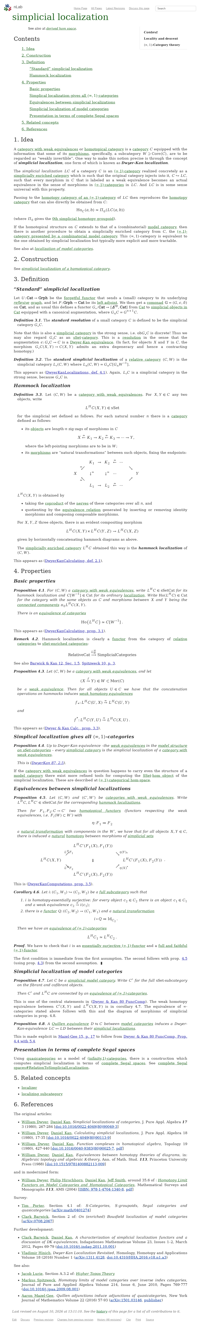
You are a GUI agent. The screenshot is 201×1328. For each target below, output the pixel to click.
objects (37, 429)
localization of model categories (64, 249)
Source (150, 1319)
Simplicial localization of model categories (69, 109)
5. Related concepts (40, 122)
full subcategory (114, 892)
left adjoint (107, 302)
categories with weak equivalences (140, 797)
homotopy (75, 836)
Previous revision (43, 1319)
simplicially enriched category (41, 175)
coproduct (54, 503)
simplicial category (74, 333)
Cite (128, 1319)
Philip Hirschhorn (66, 1180)
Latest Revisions (115, 8)
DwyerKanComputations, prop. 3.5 (59, 884)
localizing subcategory (42, 1094)
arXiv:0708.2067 (37, 1221)
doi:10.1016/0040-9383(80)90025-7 (83, 1148)
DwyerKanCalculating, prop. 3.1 (74, 631)
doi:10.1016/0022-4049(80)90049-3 (86, 1127)
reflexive (21, 302)
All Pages (96, 8)
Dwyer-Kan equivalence (91, 342)
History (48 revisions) (109, 1319)
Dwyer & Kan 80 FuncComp (118, 1001)
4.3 (40, 963)
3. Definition (33, 62)
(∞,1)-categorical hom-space (124, 780)
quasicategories (41, 1058)
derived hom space (61, 28)
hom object (163, 775)
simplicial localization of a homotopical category (66, 269)
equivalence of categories (62, 613)
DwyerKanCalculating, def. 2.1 (72, 561)
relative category (145, 359)
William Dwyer (35, 1122)
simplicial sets (140, 836)
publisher (153, 1300)
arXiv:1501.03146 (126, 1300)
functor (119, 639)
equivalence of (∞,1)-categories (78, 928)
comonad (155, 302)
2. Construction (36, 55)
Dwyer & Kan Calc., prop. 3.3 (71, 728)
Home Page (80, 8)
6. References (34, 129)
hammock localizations (119, 802)
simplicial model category (91, 980)
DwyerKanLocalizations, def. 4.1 (75, 372)
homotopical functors (100, 811)
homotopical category (104, 149)
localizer (29, 1088)
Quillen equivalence (70, 1024)
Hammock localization (50, 75)
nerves (82, 503)
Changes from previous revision (75, 1319)
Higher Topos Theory (95, 1274)
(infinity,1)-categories (107, 1058)
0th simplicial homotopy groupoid (83, 219)
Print (138, 1319)
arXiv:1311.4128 (89, 1257)
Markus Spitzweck (38, 1280)
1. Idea (28, 48)
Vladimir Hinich (36, 1253)
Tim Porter (33, 1206)
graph (36, 302)
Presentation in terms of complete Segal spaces (74, 115)
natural (58, 836)
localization (134, 595)
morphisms (79, 154)
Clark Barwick (35, 1217)
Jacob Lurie (32, 1274)
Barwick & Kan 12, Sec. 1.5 (54, 663)
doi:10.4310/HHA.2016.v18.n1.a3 (136, 1257)
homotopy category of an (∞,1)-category (79, 197)
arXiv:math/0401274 (71, 1210)
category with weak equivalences (47, 149)
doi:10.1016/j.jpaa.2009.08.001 (50, 1289)
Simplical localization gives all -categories (73, 95)
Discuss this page (139, 8)
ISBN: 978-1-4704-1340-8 (101, 1189)
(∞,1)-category (127, 171)
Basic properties (44, 89)
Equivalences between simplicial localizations (72, 102)
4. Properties (34, 82)
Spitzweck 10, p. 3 (98, 663)
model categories (137, 1024)
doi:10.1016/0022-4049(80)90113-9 (79, 1138)
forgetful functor (79, 298)
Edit (14, 1319)
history (101, 1311)
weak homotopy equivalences (106, 694)
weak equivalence (46, 689)
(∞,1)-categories (109, 185)
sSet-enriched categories (65, 644)
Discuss (25, 1319)
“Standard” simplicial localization (60, 68)
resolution (131, 337)
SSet (147, 775)
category (140, 149)
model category (162, 227)
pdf (119, 1148)
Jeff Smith (116, 1180)
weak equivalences (128, 745)
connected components (38, 605)
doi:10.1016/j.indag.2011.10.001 (86, 1246)
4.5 (184, 958)
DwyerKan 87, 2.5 (48, 763)
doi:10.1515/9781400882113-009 (75, 1164)
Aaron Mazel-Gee (37, 1296)
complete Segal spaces (123, 1063)
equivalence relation (81, 510)
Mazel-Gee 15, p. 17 (76, 1036)
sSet (77, 337)
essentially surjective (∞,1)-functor (113, 946)
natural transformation (42, 831)
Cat (142, 307)
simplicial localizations (114, 1028)
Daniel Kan (60, 1122)
